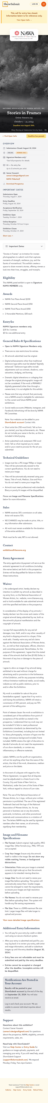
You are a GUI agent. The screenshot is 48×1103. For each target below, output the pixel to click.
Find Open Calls (10, 136)
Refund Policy (38, 1090)
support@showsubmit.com (15, 1059)
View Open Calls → (24, 20)
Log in (35, 4)
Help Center (15, 1047)
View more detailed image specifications (21, 920)
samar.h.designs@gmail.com (17, 175)
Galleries (8, 1090)
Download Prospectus (15, 184)
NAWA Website (12, 179)
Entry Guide (29, 1047)
